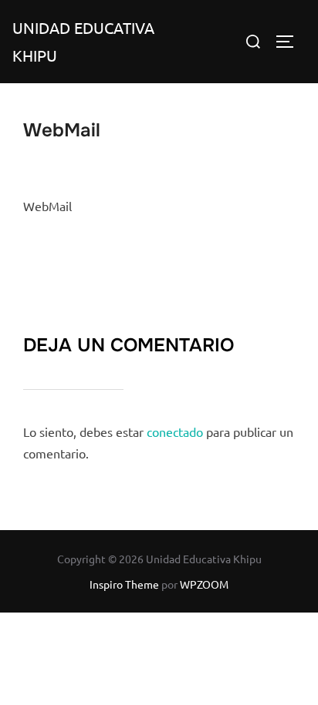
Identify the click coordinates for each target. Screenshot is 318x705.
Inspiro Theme (124, 584)
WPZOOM (204, 584)
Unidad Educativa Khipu (83, 41)
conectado (175, 431)
